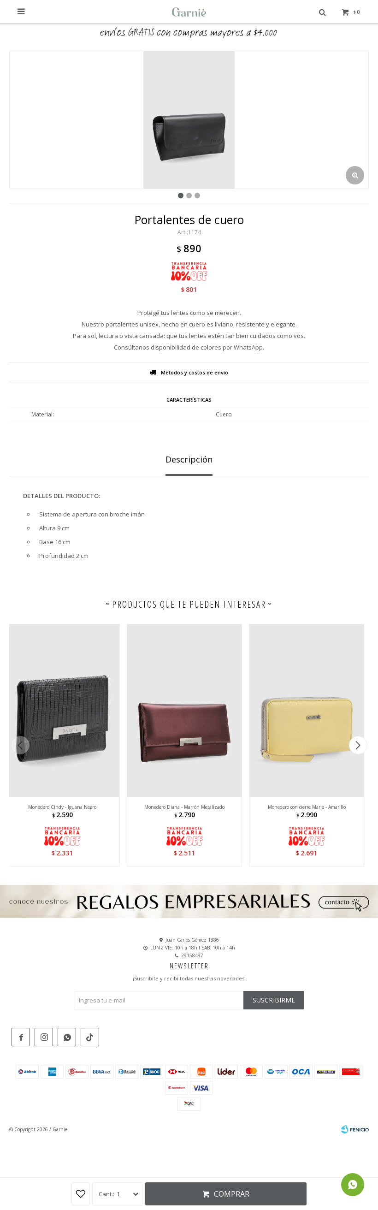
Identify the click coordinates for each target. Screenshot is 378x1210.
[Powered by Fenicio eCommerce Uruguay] (355, 1129)
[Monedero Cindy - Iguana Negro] (62, 710)
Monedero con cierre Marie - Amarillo (307, 807)
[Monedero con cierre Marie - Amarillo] (306, 710)
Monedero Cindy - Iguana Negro (62, 807)
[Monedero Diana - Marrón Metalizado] (184, 710)
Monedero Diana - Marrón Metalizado (184, 807)
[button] (358, 745)
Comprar (231, 1194)
